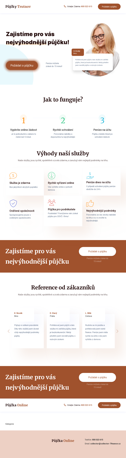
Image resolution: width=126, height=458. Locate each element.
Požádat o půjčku (109, 7)
